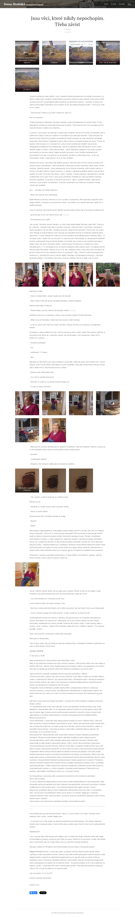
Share (34, 893)
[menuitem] (107, 4)
